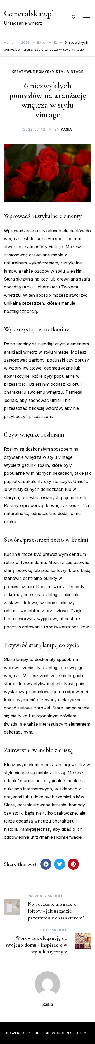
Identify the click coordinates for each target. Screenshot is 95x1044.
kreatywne (23, 71)
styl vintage (69, 71)
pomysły (45, 71)
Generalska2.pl (29, 13)
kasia (66, 129)
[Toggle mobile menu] (87, 17)
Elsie (45, 1033)
